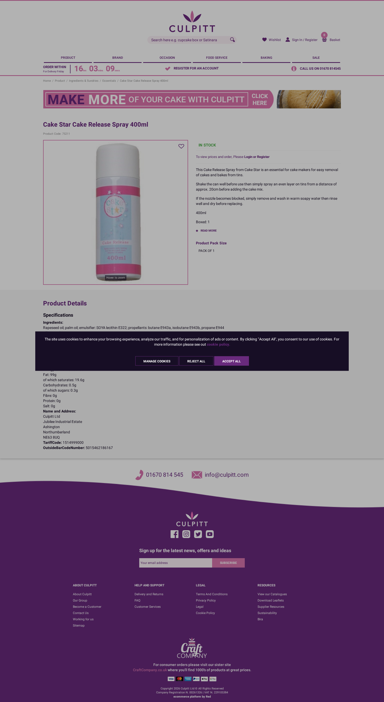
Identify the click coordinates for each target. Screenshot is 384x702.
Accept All (231, 361)
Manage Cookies (156, 361)
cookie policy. (218, 344)
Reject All (196, 361)
